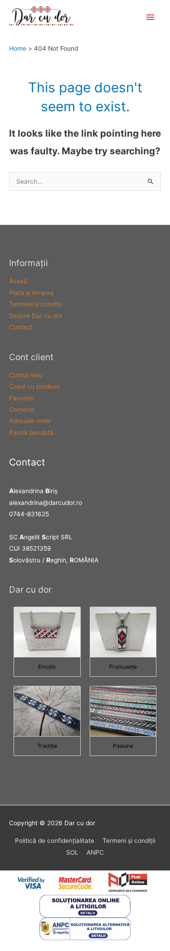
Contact (21, 327)
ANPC (95, 852)
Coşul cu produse (34, 386)
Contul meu (26, 375)
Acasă (18, 281)
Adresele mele (29, 420)
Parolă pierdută (31, 432)
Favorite (21, 398)
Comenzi (21, 409)
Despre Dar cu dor (36, 315)
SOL (72, 852)
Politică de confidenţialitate (54, 840)
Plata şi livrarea (31, 292)
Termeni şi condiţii (35, 304)
